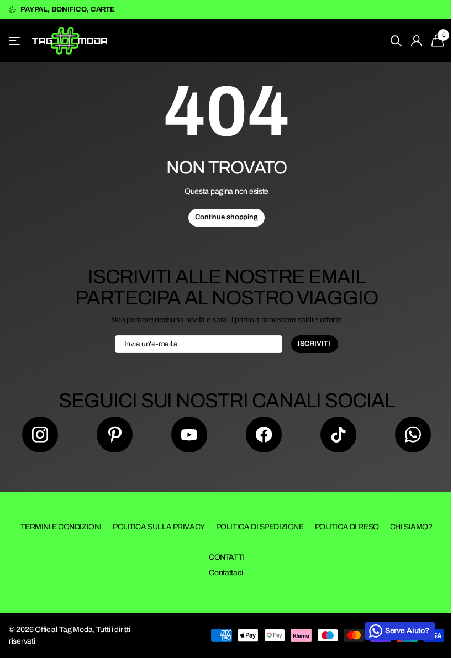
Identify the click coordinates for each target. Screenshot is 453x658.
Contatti (226, 557)
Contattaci (226, 572)
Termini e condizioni (61, 527)
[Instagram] (40, 434)
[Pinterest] (115, 434)
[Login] (417, 41)
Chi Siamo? (411, 527)
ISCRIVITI (315, 344)
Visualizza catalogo (15, 40)
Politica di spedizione (260, 527)
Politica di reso (347, 527)
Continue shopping (226, 217)
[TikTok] (338, 434)
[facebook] (264, 434)
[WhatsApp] (413, 434)
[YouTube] (189, 434)
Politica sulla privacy (159, 527)
